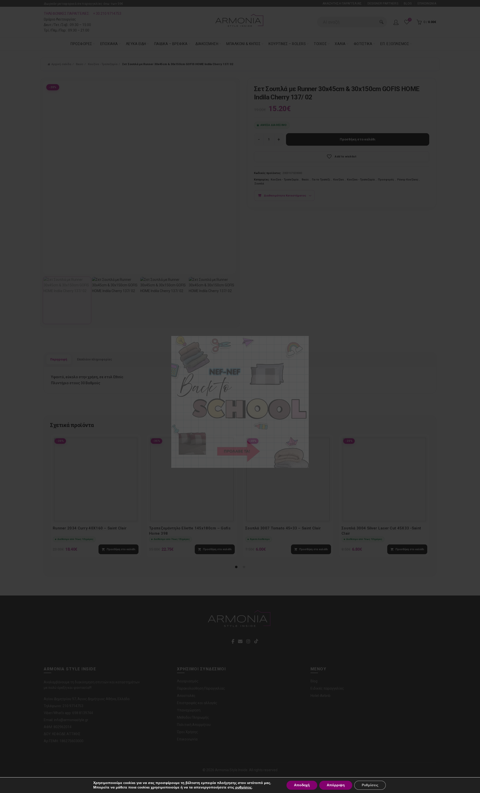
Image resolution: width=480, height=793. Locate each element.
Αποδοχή (302, 785)
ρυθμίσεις (243, 787)
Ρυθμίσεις (370, 785)
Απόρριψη (336, 785)
